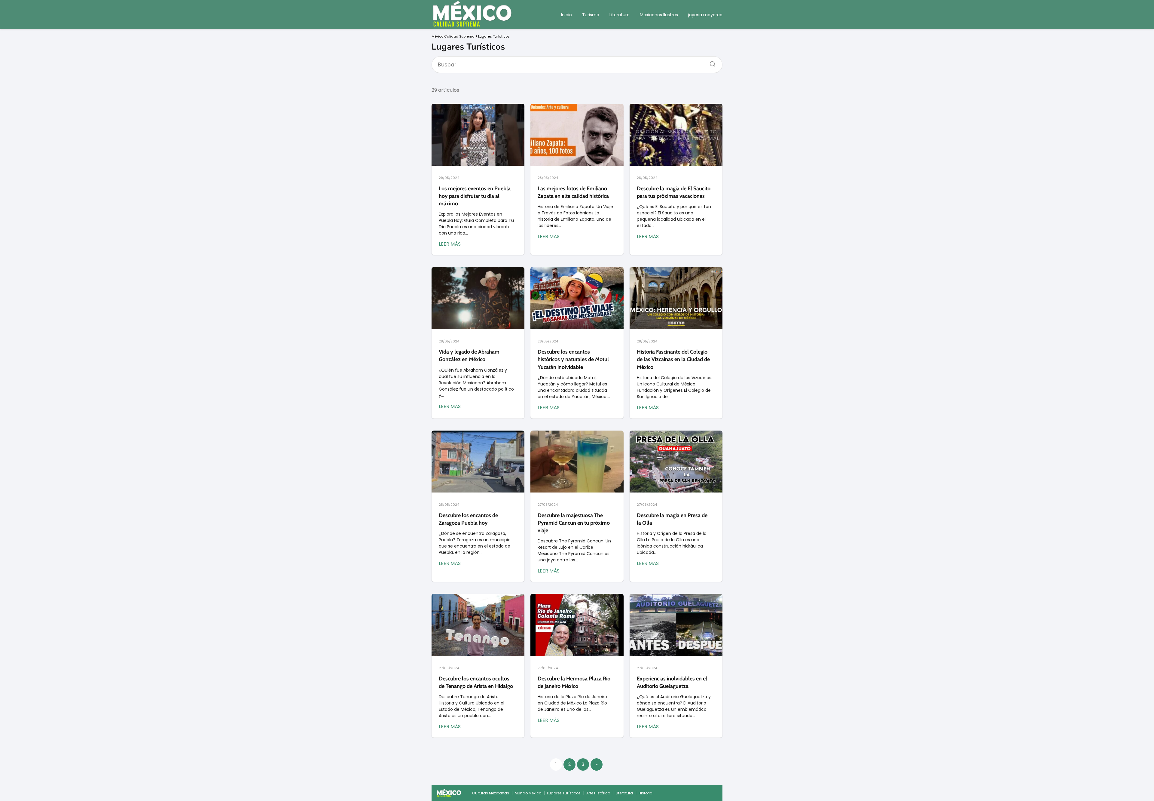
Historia (645, 793)
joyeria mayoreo (705, 15)
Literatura (619, 15)
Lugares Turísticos (564, 793)
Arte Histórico (598, 793)
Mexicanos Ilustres (659, 15)
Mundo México (528, 793)
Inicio (566, 15)
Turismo (590, 15)
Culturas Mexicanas (490, 793)
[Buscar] (710, 62)
